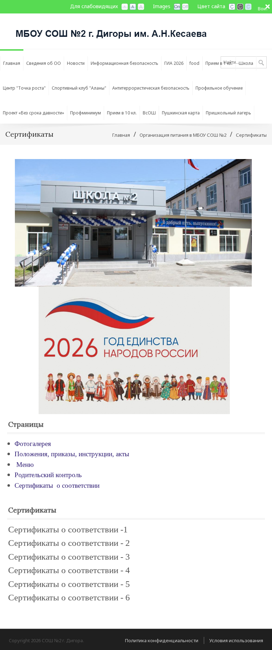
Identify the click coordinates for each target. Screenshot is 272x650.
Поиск (261, 63)
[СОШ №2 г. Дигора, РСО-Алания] (111, 30)
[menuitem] (11, 61)
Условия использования (236, 640)
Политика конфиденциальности (161, 640)
